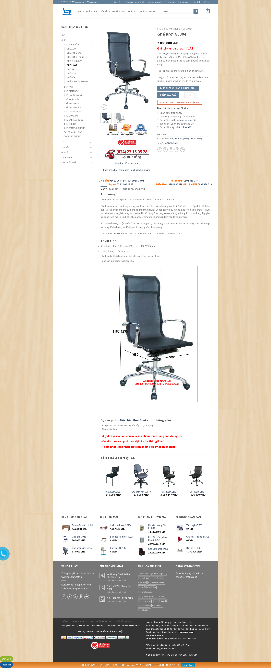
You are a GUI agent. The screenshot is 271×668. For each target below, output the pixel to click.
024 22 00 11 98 (117, 180)
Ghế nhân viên (71, 99)
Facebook (6, 664)
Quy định (196, 2)
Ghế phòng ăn (71, 103)
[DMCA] (186, 632)
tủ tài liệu (142, 583)
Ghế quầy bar (71, 116)
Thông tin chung (132, 2)
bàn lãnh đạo (143, 578)
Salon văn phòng (73, 132)
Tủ (95, 11)
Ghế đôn (71, 73)
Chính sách (78, 621)
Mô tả (104, 189)
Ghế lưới (187, 29)
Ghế (88, 11)
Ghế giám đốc (71, 91)
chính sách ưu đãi (187, 120)
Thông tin (66, 621)
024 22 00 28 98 (125, 184)
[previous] (105, 68)
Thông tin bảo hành (134, 189)
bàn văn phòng (144, 610)
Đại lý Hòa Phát (171, 2)
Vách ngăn (127, 11)
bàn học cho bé (144, 601)
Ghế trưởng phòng (181, 139)
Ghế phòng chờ (72, 107)
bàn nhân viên (144, 606)
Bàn (80, 11)
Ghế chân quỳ (74, 61)
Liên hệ (207, 2)
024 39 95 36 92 (136, 180)
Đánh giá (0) (115, 189)
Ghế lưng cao (74, 53)
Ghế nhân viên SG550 (141, 492)
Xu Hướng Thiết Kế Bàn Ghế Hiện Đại (119, 575)
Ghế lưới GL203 (197, 492)
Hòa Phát (117, 2)
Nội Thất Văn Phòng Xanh (120, 597)
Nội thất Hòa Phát (133, 420)
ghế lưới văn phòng (173, 143)
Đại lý (112, 621)
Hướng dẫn (185, 2)
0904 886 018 (191, 180)
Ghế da (70, 69)
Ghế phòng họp (72, 112)
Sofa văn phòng (72, 136)
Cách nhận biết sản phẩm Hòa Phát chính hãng (126, 170)
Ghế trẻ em (70, 124)
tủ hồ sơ (162, 596)
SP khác (141, 11)
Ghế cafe (68, 87)
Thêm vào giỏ (168, 95)
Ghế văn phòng (172, 29)
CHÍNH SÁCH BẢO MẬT (112, 631)
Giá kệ (115, 11)
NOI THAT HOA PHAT (96, 626)
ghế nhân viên (157, 578)
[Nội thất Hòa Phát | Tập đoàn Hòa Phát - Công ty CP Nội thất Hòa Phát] (67, 11)
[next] (148, 68)
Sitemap (128, 621)
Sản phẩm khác (69, 162)
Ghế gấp (71, 77)
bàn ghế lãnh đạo (145, 592)
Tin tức (153, 11)
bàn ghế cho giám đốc (147, 596)
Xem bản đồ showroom (126, 163)
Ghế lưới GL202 (169, 492)
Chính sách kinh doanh (152, 2)
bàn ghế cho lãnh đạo (147, 587)
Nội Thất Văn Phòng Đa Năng (119, 587)
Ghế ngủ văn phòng (77, 81)
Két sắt (104, 11)
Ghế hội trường (73, 95)
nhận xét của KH (184, 127)
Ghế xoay (71, 49)
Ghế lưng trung (75, 57)
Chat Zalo (6, 659)
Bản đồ (205, 625)
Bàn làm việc (157, 606)
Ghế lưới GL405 (113, 492)
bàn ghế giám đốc (160, 601)
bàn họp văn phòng (156, 583)
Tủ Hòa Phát (143, 574)
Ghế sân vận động (73, 120)
